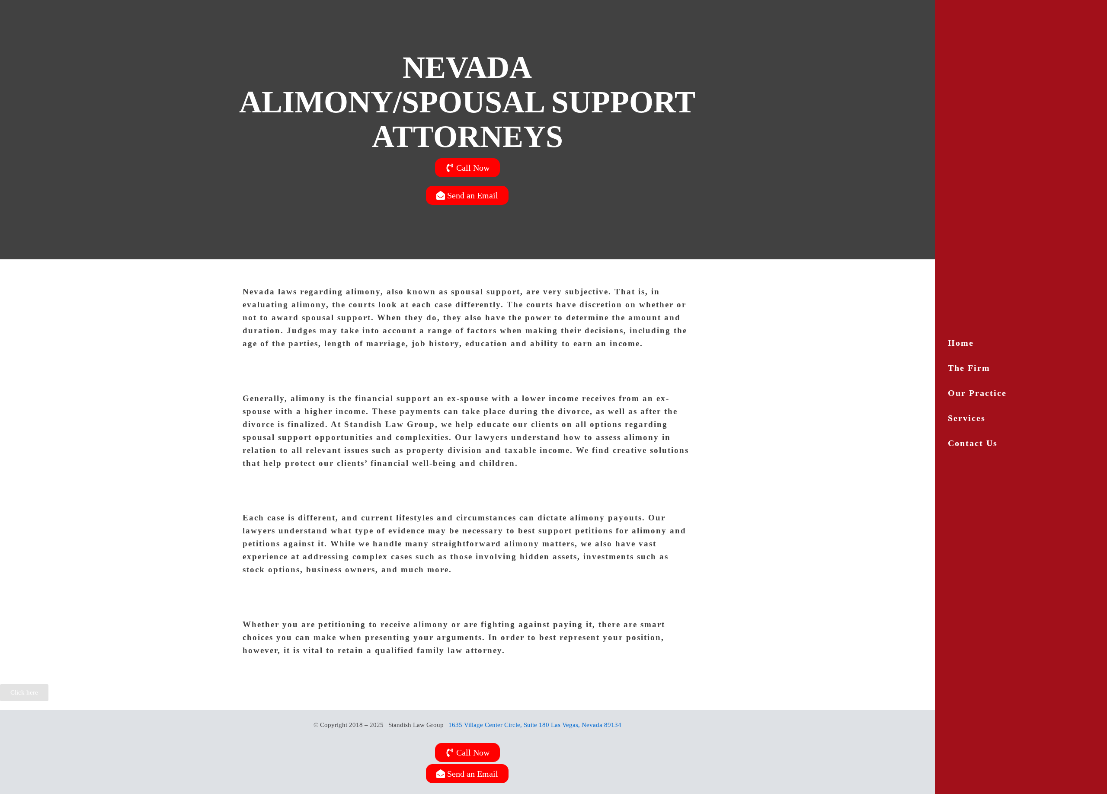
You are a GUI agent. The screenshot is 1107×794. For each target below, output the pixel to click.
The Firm (969, 368)
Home (961, 343)
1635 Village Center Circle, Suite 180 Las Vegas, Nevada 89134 (534, 724)
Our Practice (977, 393)
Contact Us (973, 443)
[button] (1021, 418)
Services (966, 418)
